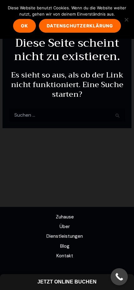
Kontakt (64, 256)
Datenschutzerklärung (80, 25)
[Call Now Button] (119, 276)
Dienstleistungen (64, 236)
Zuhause (65, 217)
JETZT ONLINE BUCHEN (67, 281)
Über (65, 226)
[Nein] (126, 19)
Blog (64, 246)
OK (24, 25)
